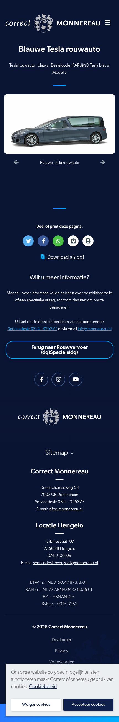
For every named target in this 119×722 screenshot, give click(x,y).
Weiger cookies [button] (36, 705)
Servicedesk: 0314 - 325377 (32, 329)
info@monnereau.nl (95, 329)
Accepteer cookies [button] (88, 705)
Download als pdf (65, 257)
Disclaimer (61, 640)
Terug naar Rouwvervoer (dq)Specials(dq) (60, 350)
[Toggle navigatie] (108, 23)
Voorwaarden (61, 662)
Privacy (61, 651)
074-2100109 (59, 556)
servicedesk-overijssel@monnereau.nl (65, 563)
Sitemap (57, 453)
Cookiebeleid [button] (43, 686)
